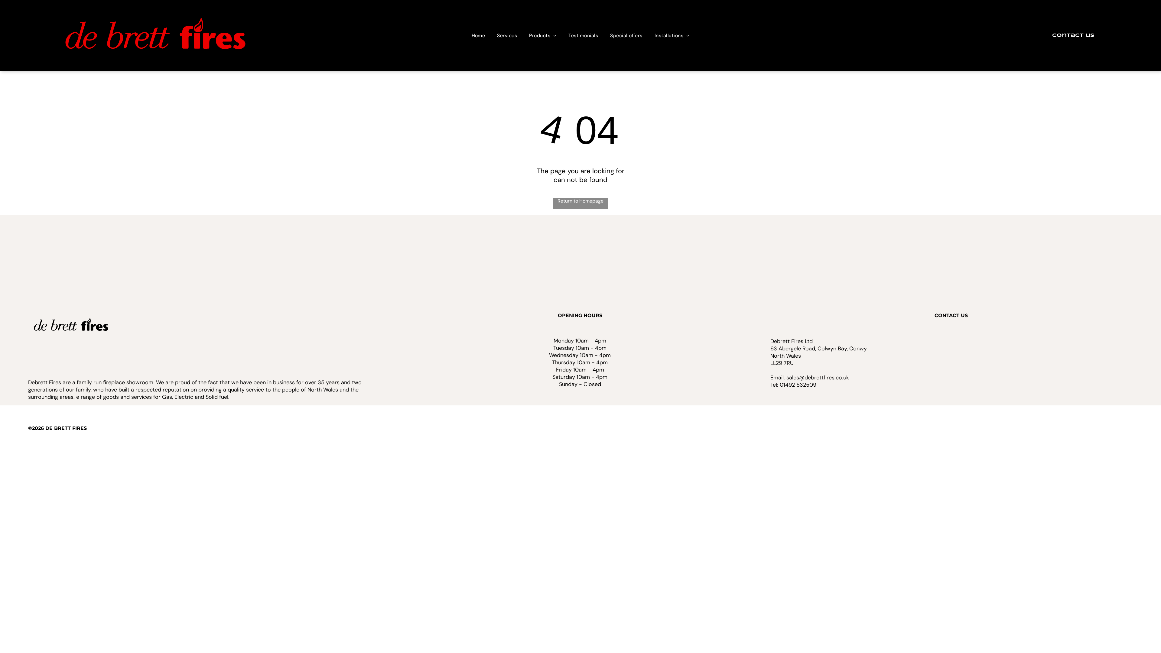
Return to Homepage (580, 201)
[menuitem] (478, 35)
